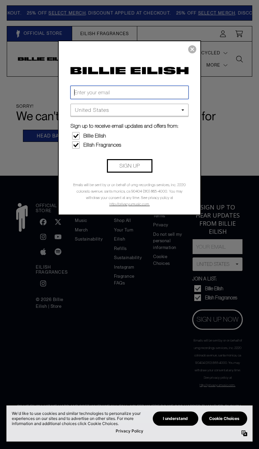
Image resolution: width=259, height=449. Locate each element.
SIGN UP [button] (129, 166)
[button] (192, 49)
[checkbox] (130, 136)
